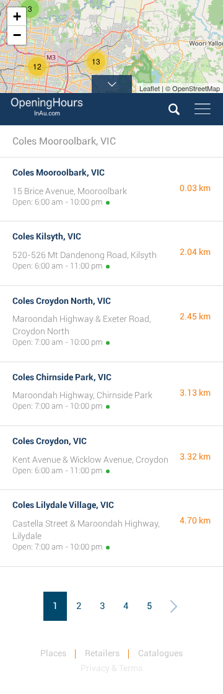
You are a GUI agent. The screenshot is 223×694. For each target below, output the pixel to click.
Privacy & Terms (111, 668)
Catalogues (160, 653)
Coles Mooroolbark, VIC (58, 172)
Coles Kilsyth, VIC (46, 236)
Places (53, 653)
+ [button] (17, 16)
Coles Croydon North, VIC (61, 301)
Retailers (102, 653)
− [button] (17, 35)
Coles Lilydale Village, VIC (63, 505)
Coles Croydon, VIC (49, 441)
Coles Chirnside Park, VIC (62, 377)
